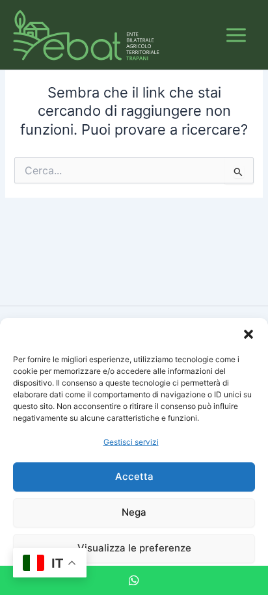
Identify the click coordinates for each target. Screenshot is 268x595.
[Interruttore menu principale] (236, 35)
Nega (134, 512)
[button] (248, 334)
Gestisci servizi (131, 442)
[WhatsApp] (134, 580)
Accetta (134, 476)
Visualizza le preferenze (134, 548)
